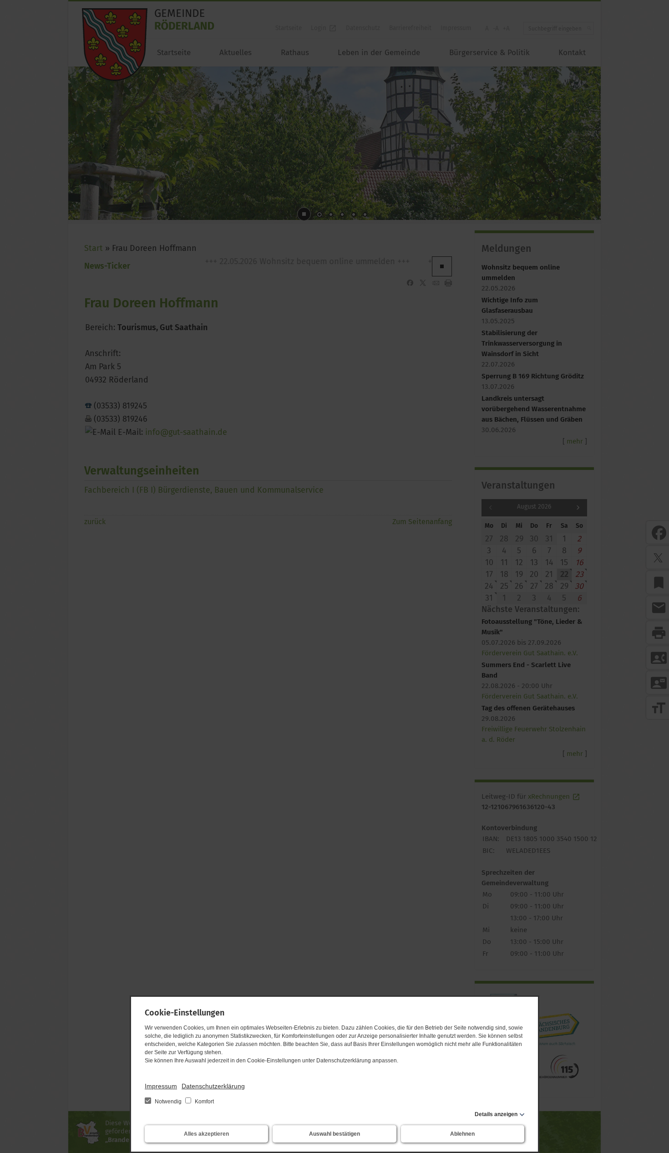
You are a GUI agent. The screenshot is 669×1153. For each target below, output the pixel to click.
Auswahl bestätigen (334, 1134)
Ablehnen (462, 1134)
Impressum (161, 1086)
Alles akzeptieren (206, 1134)
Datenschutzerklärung (213, 1086)
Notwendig (168, 1101)
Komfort (203, 1101)
